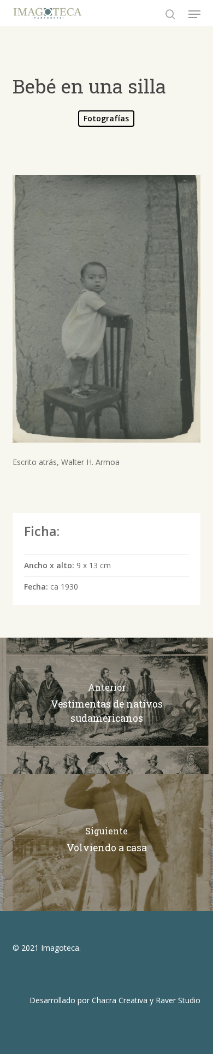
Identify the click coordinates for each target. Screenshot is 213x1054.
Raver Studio (178, 1000)
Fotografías (106, 118)
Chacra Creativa (119, 1000)
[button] (194, 14)
